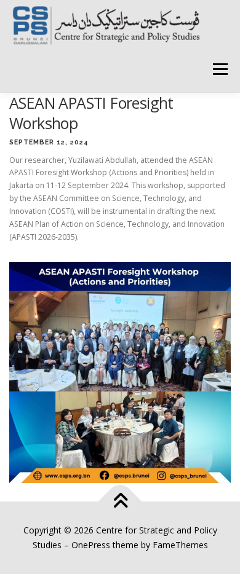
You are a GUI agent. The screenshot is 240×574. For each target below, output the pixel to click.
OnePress (90, 545)
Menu (219, 69)
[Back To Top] (120, 502)
